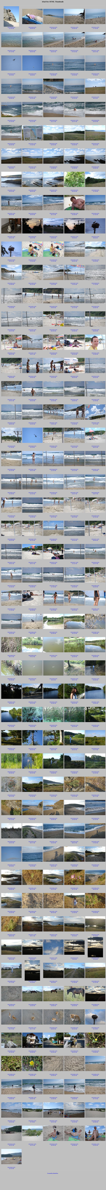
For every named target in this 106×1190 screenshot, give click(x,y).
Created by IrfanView (52, 1173)
